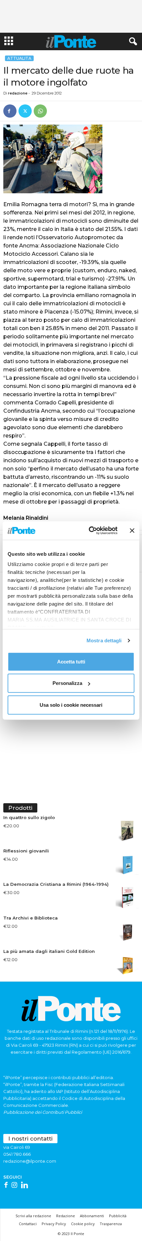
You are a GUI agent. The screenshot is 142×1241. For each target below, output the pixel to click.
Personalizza (67, 683)
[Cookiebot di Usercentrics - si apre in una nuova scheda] (89, 530)
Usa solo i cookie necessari (71, 704)
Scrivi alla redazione (33, 1215)
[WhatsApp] (40, 111)
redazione (17, 93)
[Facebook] (10, 111)
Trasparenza (111, 1223)
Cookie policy (83, 1223)
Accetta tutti (71, 661)
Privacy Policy (54, 1223)
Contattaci (28, 1223)
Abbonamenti (92, 1215)
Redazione (65, 1215)
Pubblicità (117, 1215)
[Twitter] (25, 111)
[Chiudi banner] (132, 530)
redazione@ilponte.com (29, 1161)
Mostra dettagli (104, 640)
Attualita (19, 58)
